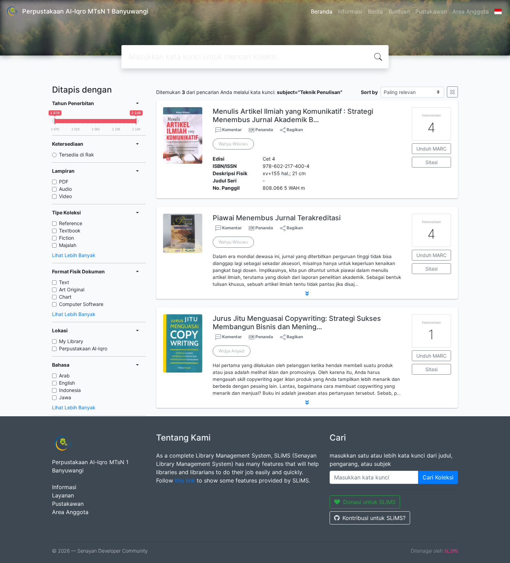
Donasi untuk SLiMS (369, 501)
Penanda (264, 129)
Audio (65, 189)
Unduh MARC (431, 149)
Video (65, 196)
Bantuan (399, 11)
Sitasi (431, 162)
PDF (63, 182)
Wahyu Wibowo (233, 143)
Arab (64, 375)
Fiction (66, 238)
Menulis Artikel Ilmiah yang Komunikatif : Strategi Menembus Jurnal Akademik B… (293, 115)
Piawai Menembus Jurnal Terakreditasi (277, 218)
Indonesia (70, 390)
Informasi (350, 11)
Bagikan (294, 129)
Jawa (65, 397)
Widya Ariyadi (232, 350)
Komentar (231, 129)
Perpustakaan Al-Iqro (83, 348)
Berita (375, 11)
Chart (65, 297)
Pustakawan (431, 11)
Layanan (63, 495)
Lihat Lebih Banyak (73, 255)
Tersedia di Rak (76, 154)
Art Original (71, 289)
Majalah (67, 245)
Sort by (369, 92)
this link (185, 480)
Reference (70, 223)
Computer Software (81, 304)
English (67, 383)
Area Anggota (470, 11)
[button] (307, 293)
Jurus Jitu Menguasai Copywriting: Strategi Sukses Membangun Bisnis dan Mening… (297, 322)
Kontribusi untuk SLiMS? (374, 517)
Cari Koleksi (438, 477)
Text (64, 282)
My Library (71, 341)
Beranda (321, 11)
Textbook (69, 230)
